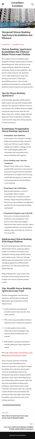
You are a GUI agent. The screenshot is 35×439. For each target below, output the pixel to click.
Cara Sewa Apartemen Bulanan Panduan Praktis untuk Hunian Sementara (18, 428)
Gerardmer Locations (17, 4)
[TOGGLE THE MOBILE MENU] (3, 4)
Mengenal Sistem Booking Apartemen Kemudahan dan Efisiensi (17, 34)
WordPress (22, 435)
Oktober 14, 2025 (18, 44)
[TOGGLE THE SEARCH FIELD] (32, 4)
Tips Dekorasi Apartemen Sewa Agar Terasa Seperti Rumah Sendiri (15, 417)
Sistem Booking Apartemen (11, 405)
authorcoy (6, 44)
